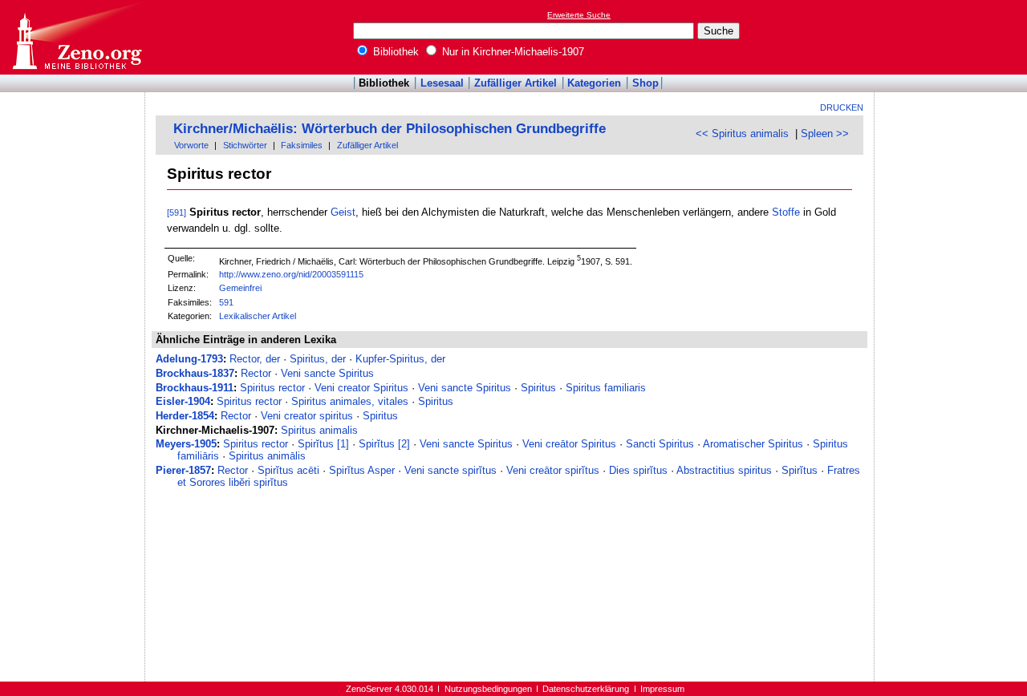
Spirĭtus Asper (362, 470)
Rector (256, 373)
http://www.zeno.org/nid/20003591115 (291, 274)
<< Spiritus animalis (742, 133)
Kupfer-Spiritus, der (400, 359)
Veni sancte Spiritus (327, 373)
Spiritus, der (318, 359)
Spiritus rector (272, 388)
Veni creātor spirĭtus (552, 470)
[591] (176, 212)
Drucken (841, 107)
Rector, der (254, 359)
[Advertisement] (953, 37)
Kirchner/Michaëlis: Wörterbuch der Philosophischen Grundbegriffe (389, 128)
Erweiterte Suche (579, 14)
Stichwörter (245, 145)
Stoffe (786, 212)
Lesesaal (442, 83)
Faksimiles (302, 145)
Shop (645, 83)
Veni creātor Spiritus (569, 444)
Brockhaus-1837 (195, 373)
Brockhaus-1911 (194, 388)
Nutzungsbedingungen (488, 689)
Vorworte (191, 145)
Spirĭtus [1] (323, 444)
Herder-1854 (185, 416)
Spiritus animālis (267, 456)
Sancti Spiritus (660, 444)
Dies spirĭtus (638, 470)
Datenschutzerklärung (585, 689)
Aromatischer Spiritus (753, 444)
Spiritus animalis (319, 430)
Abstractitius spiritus (724, 470)
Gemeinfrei (240, 288)
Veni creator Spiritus (361, 388)
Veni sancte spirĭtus (450, 470)
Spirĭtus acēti (288, 470)
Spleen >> (825, 133)
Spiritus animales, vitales (349, 401)
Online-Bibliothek (76, 37)
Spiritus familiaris (606, 388)
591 (226, 302)
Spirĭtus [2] (384, 444)
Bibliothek (394, 52)
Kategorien (594, 83)
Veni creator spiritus (307, 416)
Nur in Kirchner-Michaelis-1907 (511, 52)
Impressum (662, 689)
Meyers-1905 (186, 444)
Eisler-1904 (183, 401)
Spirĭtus (799, 470)
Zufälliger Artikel (515, 83)
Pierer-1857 (183, 470)
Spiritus (538, 388)
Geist (343, 212)
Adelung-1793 (189, 359)
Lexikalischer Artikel (257, 316)
